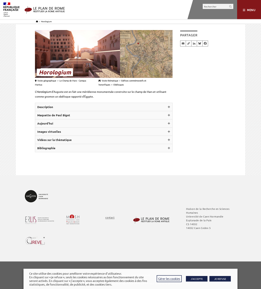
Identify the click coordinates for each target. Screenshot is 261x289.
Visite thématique (110, 80)
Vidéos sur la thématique (54, 140)
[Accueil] (37, 21)
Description (45, 107)
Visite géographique (46, 80)
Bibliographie (46, 148)
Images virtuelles (49, 132)
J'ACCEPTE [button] (197, 278)
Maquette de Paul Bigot (53, 115)
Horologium (46, 21)
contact (109, 217)
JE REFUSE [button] (220, 278)
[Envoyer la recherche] (230, 6)
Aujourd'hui (45, 123)
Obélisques (118, 84)
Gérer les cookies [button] (169, 278)
